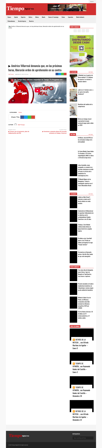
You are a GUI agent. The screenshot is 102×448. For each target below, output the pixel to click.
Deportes (23, 17)
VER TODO (91, 72)
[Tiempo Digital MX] (20, 9)
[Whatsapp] (62, 74)
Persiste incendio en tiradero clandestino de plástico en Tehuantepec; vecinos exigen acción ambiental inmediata (85, 287)
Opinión (16, 17)
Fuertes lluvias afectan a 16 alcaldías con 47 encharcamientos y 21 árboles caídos (85, 315)
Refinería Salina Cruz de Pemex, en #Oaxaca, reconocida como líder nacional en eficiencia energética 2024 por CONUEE (84, 303)
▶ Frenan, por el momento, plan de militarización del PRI (18, 132)
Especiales (70, 17)
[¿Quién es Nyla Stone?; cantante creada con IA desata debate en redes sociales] (73, 202)
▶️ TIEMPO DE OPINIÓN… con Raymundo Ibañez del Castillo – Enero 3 (81, 367)
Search (92, 1)
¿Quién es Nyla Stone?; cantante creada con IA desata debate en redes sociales (84, 200)
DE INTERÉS (73, 72)
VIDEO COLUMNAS (75, 326)
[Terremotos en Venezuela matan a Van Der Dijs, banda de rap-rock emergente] (73, 257)
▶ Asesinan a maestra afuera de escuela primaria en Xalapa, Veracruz (54, 132)
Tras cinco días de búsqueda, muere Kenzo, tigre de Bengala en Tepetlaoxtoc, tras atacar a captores (85, 273)
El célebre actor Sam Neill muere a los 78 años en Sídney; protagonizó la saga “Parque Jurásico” (85, 241)
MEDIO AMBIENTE (75, 267)
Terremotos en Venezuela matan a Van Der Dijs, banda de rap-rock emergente (85, 254)
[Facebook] (79, 1)
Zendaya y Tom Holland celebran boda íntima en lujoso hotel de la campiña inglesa (85, 228)
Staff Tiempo (11, 74)
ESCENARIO (73, 194)
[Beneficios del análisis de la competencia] (73, 109)
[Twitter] (81, 1)
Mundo (43, 17)
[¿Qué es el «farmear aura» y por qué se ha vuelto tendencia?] (73, 95)
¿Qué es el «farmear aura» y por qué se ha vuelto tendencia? (85, 92)
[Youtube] (86, 1)
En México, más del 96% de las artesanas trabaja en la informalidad (85, 140)
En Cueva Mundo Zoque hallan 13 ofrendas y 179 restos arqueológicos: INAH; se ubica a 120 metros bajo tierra (86, 154)
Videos (63, 17)
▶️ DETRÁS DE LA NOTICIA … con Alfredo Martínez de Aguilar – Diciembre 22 (80, 415)
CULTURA (72, 134)
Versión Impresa (22, 21)
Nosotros (31, 21)
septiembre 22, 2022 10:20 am (21, 74)
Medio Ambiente (80, 17)
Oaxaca (9, 17)
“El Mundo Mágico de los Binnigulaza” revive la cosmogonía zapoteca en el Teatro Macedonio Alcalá (85, 182)
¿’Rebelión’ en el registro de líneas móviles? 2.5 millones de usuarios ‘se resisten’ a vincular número (85, 78)
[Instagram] (84, 1)
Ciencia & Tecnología (53, 17)
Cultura (30, 17)
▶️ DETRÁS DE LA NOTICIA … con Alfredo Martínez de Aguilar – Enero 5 (80, 344)
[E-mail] (65, 74)
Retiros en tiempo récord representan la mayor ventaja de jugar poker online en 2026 (85, 122)
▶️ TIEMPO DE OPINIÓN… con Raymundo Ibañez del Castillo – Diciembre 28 (81, 391)
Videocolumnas (11, 21)
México (37, 17)
